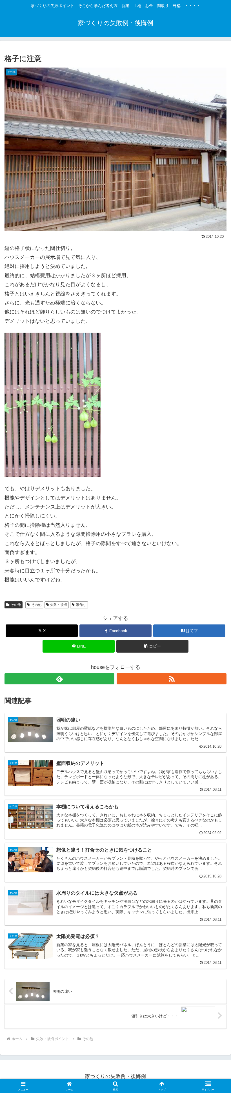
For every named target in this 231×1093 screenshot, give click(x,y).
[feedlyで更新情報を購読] (59, 678)
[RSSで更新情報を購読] (171, 678)
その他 (16, 605)
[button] (152, 646)
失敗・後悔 (58, 605)
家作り (81, 605)
